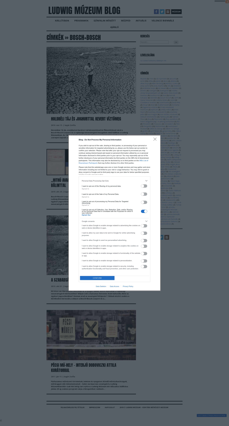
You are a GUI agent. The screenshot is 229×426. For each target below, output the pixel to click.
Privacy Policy (128, 286)
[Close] (156, 140)
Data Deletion (101, 286)
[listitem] (114, 181)
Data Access (114, 286)
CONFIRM (97, 278)
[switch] (144, 186)
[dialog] (114, 213)
